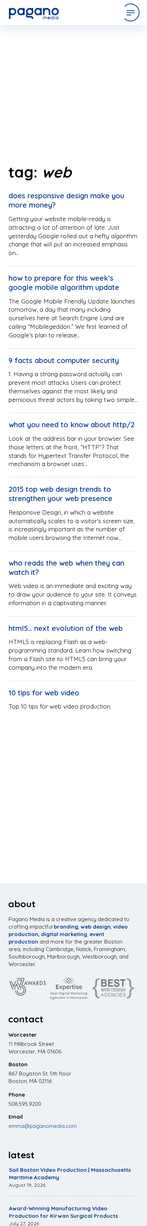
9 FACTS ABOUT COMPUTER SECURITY (64, 360)
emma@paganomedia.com (43, 1126)
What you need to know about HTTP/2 (72, 424)
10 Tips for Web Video (44, 692)
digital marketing (64, 934)
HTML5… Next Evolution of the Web (66, 628)
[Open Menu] (131, 12)
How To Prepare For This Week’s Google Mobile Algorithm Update (64, 283)
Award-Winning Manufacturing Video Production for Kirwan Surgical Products (63, 1212)
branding (66, 926)
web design (96, 926)
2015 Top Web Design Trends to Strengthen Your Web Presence (60, 494)
